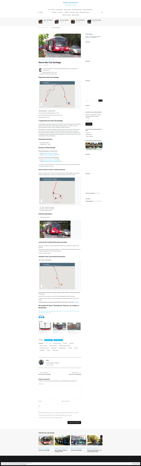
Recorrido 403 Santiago (80, 20)
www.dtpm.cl (76, 302)
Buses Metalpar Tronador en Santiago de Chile (61, 450)
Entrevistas (53, 9)
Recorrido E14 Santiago (75, 373)
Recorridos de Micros (50, 59)
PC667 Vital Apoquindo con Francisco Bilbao (51, 161)
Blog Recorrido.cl (89, 134)
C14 (70, 311)
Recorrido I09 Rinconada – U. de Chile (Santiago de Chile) (94, 450)
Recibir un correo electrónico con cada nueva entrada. (50, 417)
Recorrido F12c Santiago (44, 450)
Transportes (60, 12)
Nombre (40, 401)
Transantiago (42, 350)
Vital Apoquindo (55, 350)
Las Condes (65, 343)
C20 (44, 312)
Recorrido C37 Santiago (48, 20)
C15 (73, 311)
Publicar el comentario (74, 422)
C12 (65, 311)
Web (39, 406)
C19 (42, 312)
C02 (42, 311)
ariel (47, 360)
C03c (50, 343)
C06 (49, 311)
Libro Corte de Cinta (89, 136)
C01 (39, 311)
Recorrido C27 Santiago (96, 20)
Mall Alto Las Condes (43, 345)
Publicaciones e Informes (84, 12)
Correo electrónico (65, 401)
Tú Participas (66, 12)
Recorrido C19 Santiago (64, 20)
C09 (57, 311)
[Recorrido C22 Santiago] (59, 326)
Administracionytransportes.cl (70, 3)
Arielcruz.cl (88, 132)
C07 (52, 311)
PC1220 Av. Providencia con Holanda (50, 154)
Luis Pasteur (71, 343)
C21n (47, 312)
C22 (50, 312)
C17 (78, 311)
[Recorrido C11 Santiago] (74, 326)
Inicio (49, 9)
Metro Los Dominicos (53, 345)
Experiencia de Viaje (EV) (87, 9)
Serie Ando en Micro (67, 9)
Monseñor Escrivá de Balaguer (64, 345)
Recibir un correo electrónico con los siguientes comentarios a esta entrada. (55, 415)
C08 (54, 311)
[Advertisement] (93, 50)
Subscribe (89, 124)
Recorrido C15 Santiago (43, 330)
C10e (60, 311)
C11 (62, 311)
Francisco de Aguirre (57, 343)
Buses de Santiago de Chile (60, 447)
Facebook (87, 105)
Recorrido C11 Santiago (71, 330)
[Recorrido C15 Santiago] (45, 326)
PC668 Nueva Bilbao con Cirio (48, 153)
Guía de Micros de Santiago (76, 9)
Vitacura (48, 350)
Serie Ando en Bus (59, 9)
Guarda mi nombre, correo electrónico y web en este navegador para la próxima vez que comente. (59, 412)
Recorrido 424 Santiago (76, 450)
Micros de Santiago (42, 59)
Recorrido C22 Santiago (57, 330)
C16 (75, 311)
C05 (47, 311)
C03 (44, 311)
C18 (39, 312)
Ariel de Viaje (54, 12)
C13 (67, 311)
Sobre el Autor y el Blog (74, 12)
